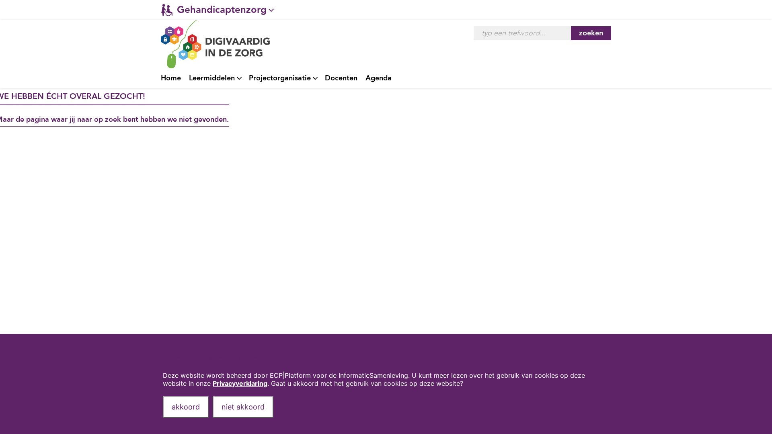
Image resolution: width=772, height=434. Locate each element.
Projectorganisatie (280, 78)
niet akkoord (243, 407)
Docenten (341, 78)
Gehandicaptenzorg (222, 9)
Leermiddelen (212, 78)
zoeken (591, 33)
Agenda (378, 78)
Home (171, 78)
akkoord (186, 407)
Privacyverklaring (240, 383)
